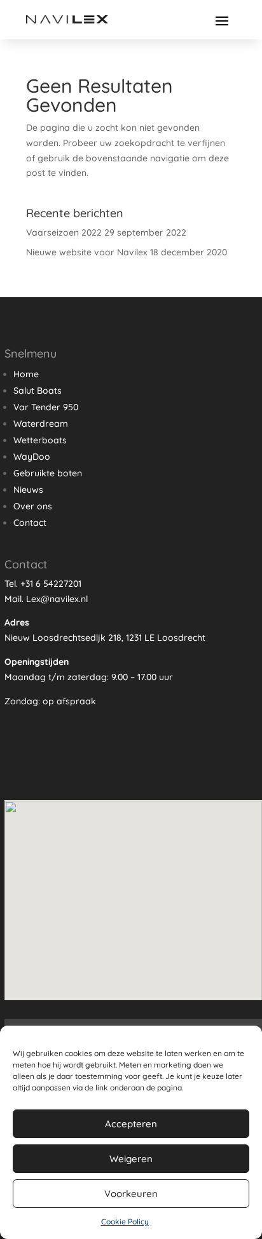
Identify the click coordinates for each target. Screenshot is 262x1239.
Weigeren (131, 1159)
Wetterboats (40, 440)
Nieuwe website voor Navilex (87, 252)
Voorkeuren (131, 1194)
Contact (29, 522)
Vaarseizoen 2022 (64, 232)
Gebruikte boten (47, 473)
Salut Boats (37, 390)
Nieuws (28, 489)
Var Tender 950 (45, 407)
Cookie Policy (125, 1221)
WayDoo (31, 456)
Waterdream (40, 423)
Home (26, 374)
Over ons (32, 506)
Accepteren (131, 1124)
